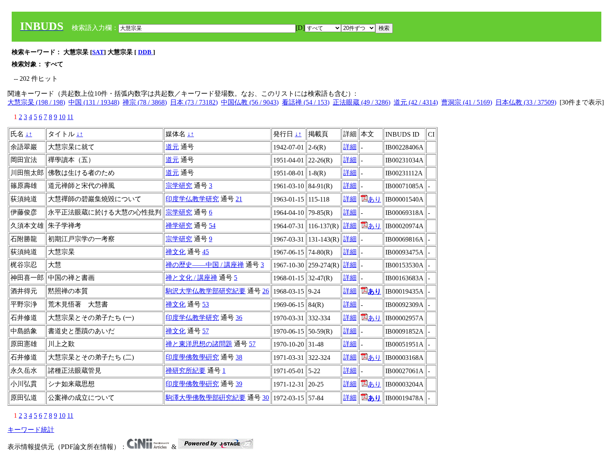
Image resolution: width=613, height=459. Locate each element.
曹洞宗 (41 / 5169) (466, 102)
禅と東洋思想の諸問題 (199, 343)
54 (212, 225)
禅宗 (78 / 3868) (145, 102)
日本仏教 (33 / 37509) (525, 102)
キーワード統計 (31, 429)
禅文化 (176, 251)
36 (239, 317)
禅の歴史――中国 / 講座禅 (205, 264)
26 (265, 290)
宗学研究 (179, 185)
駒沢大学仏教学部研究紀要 (206, 290)
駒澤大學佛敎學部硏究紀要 (206, 397)
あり (374, 199)
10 (62, 116)
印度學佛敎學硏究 (192, 357)
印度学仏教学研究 (192, 198)
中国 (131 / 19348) (93, 102)
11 (70, 116)
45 (205, 251)
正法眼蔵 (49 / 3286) (361, 102)
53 (205, 304)
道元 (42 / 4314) (416, 102)
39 (239, 383)
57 (205, 330)
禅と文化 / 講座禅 (191, 277)
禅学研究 (179, 225)
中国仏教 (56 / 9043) (250, 102)
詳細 (350, 146)
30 (265, 397)
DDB (145, 52)
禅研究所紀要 (186, 370)
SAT (98, 52)
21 (239, 198)
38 (239, 357)
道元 (172, 146)
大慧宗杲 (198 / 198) (36, 102)
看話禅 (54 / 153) (305, 102)
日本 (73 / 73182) (194, 102)
